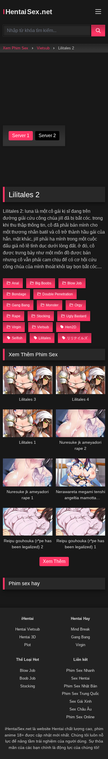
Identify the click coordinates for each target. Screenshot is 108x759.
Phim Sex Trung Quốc (80, 694)
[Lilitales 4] (80, 380)
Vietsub (43, 48)
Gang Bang (80, 637)
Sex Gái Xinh (80, 702)
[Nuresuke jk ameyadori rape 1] (27, 472)
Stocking (27, 686)
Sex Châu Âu (80, 709)
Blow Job (27, 671)
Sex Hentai (80, 678)
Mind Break (80, 629)
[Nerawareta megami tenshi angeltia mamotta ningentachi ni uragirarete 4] (80, 472)
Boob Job (27, 678)
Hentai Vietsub (27, 629)
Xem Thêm (54, 561)
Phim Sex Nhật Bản (80, 686)
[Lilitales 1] (27, 423)
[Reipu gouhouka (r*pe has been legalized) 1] (80, 522)
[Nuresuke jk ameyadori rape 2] (80, 423)
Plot (27, 645)
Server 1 (20, 135)
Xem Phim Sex (15, 48)
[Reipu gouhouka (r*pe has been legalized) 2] (27, 522)
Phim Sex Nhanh (80, 671)
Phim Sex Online (80, 717)
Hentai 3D (27, 637)
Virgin (80, 645)
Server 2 (47, 135)
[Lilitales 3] (27, 380)
